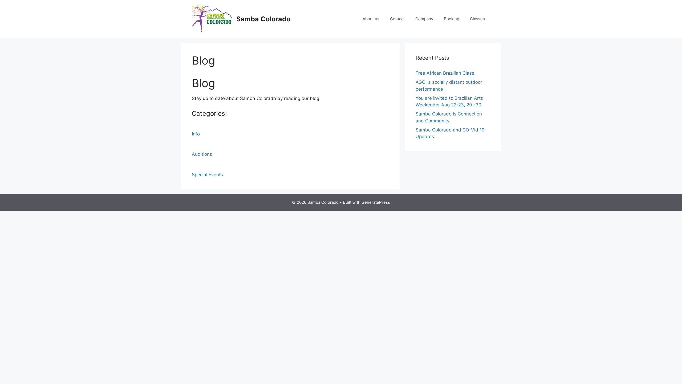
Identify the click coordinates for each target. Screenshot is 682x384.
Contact (397, 18)
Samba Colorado (263, 19)
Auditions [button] (202, 154)
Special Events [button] (207, 174)
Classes (477, 18)
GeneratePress (376, 202)
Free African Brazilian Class (445, 73)
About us (371, 18)
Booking (451, 18)
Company (424, 18)
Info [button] (196, 134)
